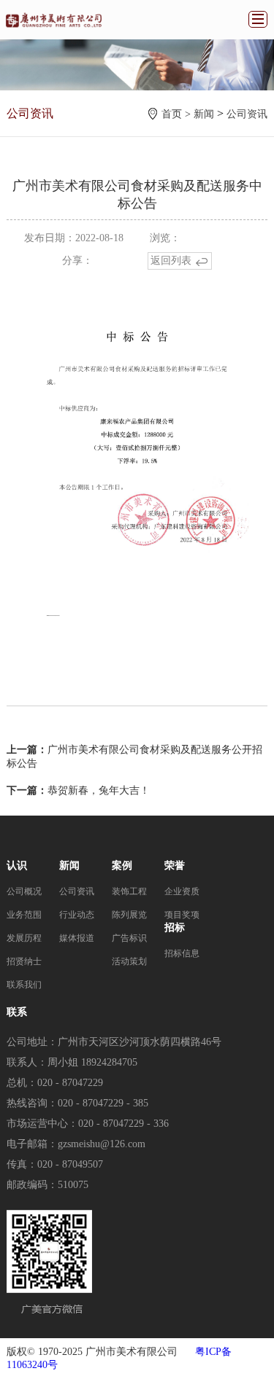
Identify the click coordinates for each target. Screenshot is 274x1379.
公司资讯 (247, 114)
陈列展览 (129, 915)
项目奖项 (181, 915)
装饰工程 (129, 891)
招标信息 (181, 953)
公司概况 (24, 891)
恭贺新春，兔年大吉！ (98, 790)
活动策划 (129, 961)
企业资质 (181, 891)
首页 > (177, 114)
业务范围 (24, 915)
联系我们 (24, 985)
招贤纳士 (24, 961)
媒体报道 (76, 938)
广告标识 (129, 938)
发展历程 (24, 938)
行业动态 (76, 915)
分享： (77, 260)
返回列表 (171, 260)
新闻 (204, 114)
